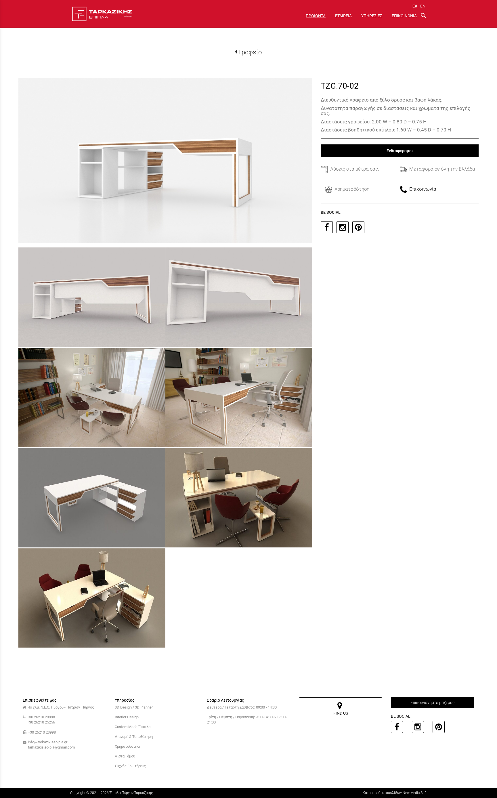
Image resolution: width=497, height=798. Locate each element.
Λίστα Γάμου (125, 756)
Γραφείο (250, 52)
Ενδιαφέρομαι (400, 150)
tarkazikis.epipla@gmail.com (51, 747)
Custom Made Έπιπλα (132, 727)
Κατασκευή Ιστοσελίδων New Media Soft (395, 793)
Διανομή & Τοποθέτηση (134, 736)
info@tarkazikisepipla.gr (47, 742)
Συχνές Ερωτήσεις (130, 766)
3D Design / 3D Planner (134, 707)
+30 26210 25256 (41, 722)
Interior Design (127, 717)
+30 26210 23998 (41, 717)
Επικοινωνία (422, 189)
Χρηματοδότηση (128, 746)
